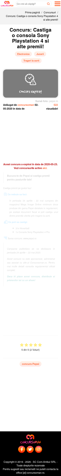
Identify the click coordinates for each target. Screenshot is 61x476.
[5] (40, 345)
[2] (26, 345)
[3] (31, 345)
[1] (22, 345)
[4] (35, 345)
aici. (45, 168)
